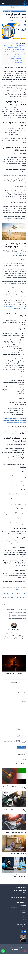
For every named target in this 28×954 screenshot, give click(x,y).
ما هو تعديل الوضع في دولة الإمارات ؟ (18, 615)
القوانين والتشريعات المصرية (18, 907)
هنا (13, 433)
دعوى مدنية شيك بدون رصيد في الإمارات (16, 832)
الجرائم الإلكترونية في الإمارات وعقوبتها (15, 593)
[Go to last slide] (24, 668)
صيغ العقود (23, 912)
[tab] (16, 682)
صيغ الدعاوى (23, 910)
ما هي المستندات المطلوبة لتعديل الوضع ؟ (17, 618)
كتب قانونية (23, 905)
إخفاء (17, 43)
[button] (3, 951)
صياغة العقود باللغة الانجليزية (18, 897)
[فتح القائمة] (3, 2)
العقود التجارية (22, 895)
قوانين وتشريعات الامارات (8, 11)
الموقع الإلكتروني (21, 736)
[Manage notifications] (25, 951)
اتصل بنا (24, 927)
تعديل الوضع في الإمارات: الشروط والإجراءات (16, 609)
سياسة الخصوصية (21, 922)
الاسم (24, 722)
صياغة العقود (22, 892)
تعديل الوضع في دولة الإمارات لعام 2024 (17, 612)
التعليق (23, 701)
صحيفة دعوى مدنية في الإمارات (18, 853)
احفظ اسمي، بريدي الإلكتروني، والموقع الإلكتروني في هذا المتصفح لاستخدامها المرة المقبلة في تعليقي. (14, 742)
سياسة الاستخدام (21, 924)
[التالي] (4, 668)
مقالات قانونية (23, 11)
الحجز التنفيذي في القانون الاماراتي (14, 673)
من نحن (24, 919)
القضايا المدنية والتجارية (20, 890)
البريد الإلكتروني (21, 729)
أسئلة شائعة (16, 11)
